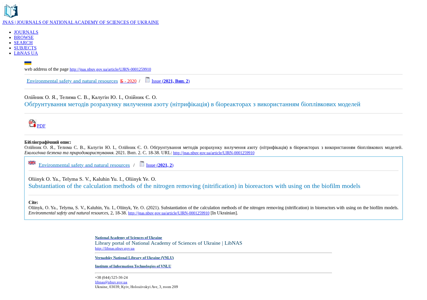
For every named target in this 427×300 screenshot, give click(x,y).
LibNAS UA (26, 53)
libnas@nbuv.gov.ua (111, 282)
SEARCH (23, 42)
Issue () (171, 81)
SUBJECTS (25, 47)
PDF (41, 125)
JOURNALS (26, 32)
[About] (11, 18)
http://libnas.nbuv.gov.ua (114, 248)
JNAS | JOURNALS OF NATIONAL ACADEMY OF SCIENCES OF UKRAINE (80, 22)
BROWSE (24, 37)
